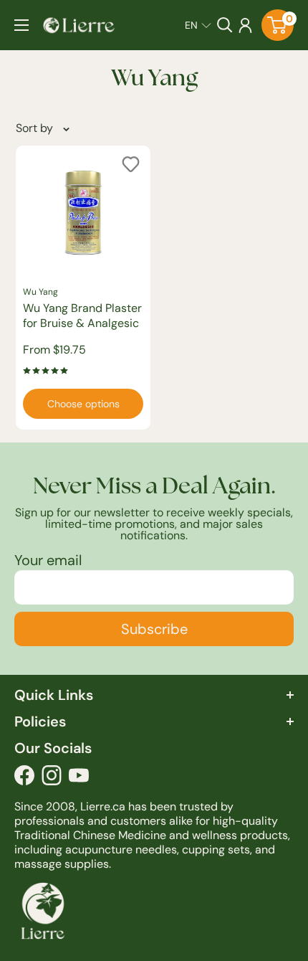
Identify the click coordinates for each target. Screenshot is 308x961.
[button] (198, 25)
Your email (48, 560)
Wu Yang (40, 292)
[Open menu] (21, 25)
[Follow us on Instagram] (52, 778)
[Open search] (225, 25)
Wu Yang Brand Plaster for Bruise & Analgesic (82, 315)
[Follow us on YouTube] (79, 778)
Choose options (83, 403)
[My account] (245, 25)
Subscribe (154, 629)
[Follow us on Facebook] (24, 778)
